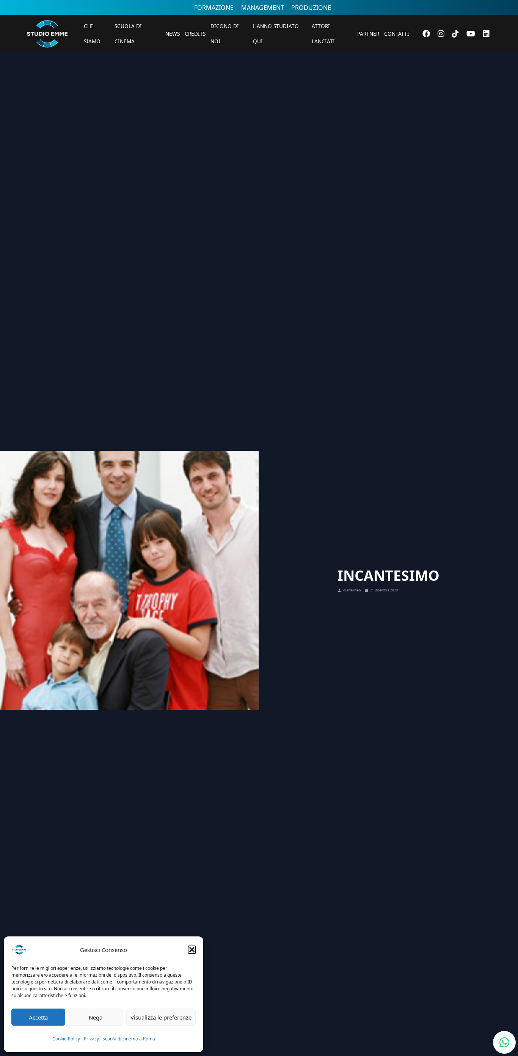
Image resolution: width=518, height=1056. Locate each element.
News (172, 33)
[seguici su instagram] (441, 33)
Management (262, 7)
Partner (368, 33)
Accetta (38, 1017)
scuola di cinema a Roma (129, 1039)
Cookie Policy (66, 1039)
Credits (195, 33)
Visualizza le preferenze (161, 1017)
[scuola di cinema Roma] (47, 57)
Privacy (91, 1039)
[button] (192, 950)
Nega (95, 1017)
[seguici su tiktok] (455, 33)
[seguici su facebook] (426, 33)
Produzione (311, 7)
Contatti (396, 33)
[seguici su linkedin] (486, 34)
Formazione (214, 7)
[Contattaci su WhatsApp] (504, 1042)
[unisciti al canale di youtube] (470, 33)
